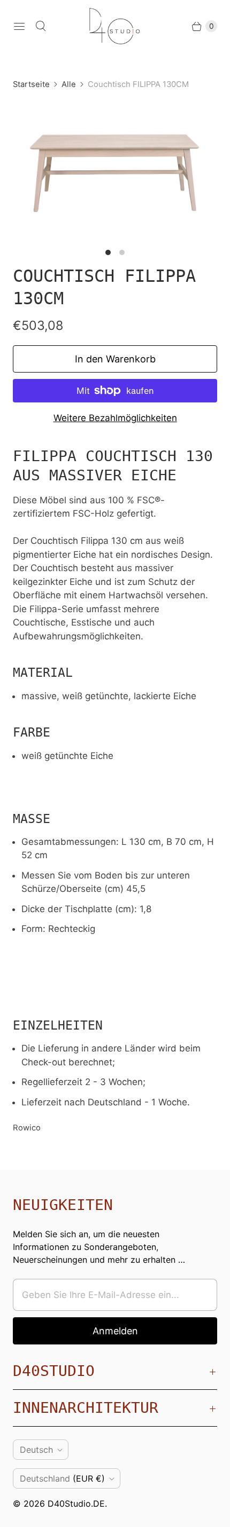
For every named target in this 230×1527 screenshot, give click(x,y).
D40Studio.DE (76, 1503)
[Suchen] (40, 26)
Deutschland (62, 1478)
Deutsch (36, 1449)
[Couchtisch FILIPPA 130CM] (115, 172)
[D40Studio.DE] (115, 26)
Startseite (31, 84)
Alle (69, 84)
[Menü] (19, 26)
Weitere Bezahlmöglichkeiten (115, 418)
